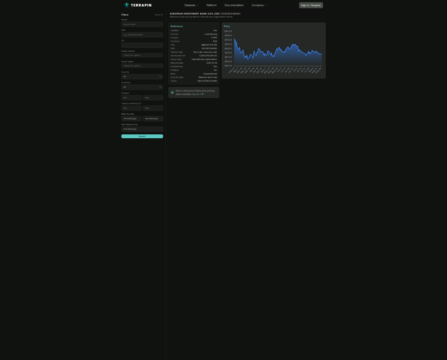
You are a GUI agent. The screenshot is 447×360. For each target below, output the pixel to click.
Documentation (234, 5)
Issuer (124, 19)
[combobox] (142, 55)
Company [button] (258, 5)
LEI (122, 40)
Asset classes (128, 51)
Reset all (159, 14)
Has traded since (129, 124)
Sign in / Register (311, 5)
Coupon (125, 93)
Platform (212, 5)
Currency (125, 82)
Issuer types (127, 61)
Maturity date (127, 114)
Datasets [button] (190, 5)
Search (142, 136)
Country (125, 72)
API (202, 94)
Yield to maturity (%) (131, 103)
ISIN (123, 30)
